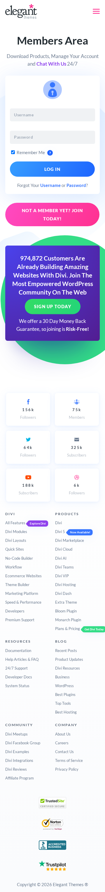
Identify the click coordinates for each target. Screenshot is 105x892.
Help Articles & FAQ (21, 659)
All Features (15, 522)
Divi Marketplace (69, 540)
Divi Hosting (65, 584)
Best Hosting (66, 712)
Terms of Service (69, 760)
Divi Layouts (15, 540)
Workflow (13, 567)
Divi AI (60, 558)
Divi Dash (63, 593)
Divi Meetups (16, 734)
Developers (14, 611)
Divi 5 (60, 531)
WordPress (64, 685)
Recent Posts (66, 650)
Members (77, 413)
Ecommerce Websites (23, 575)
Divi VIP (62, 575)
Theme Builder (17, 584)
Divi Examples (17, 751)
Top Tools (63, 703)
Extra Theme (66, 602)
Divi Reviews (16, 769)
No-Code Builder (19, 558)
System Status (17, 685)
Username (50, 185)
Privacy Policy (66, 769)
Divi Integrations (19, 760)
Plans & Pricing (67, 628)
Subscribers (76, 451)
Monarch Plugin (68, 619)
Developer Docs (18, 677)
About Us (63, 734)
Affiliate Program (19, 778)
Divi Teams (64, 567)
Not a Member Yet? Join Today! (52, 214)
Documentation (18, 650)
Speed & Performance (23, 602)
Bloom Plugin (66, 611)
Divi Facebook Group (22, 743)
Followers (28, 413)
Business (62, 677)
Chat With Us (51, 64)
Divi (58, 522)
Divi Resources (67, 668)
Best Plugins (65, 694)
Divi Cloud (63, 549)
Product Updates (69, 659)
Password (76, 185)
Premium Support (19, 619)
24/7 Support (16, 668)
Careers (62, 743)
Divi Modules (16, 531)
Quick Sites (14, 549)
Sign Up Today (52, 306)
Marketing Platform (21, 593)
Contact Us (64, 751)
